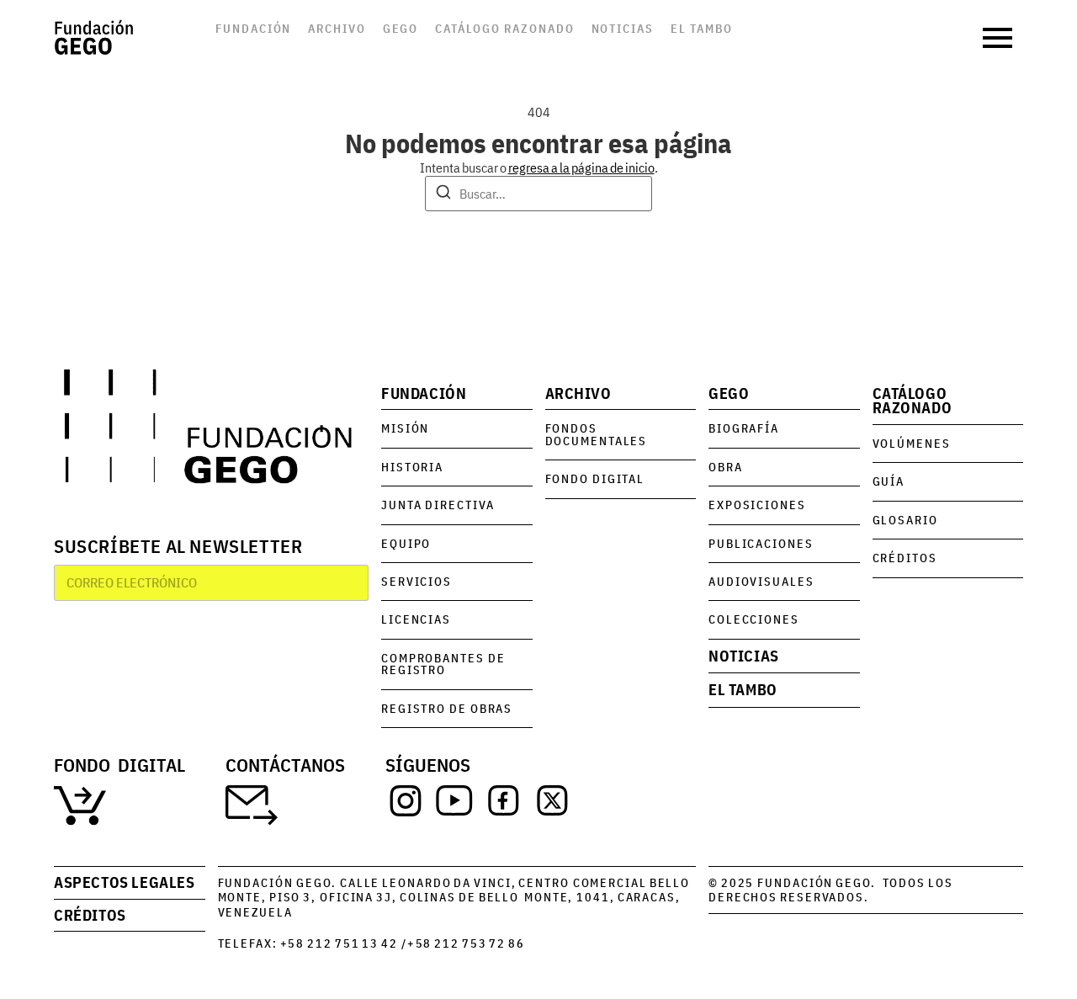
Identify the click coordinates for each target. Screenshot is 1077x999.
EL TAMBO (742, 689)
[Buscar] (443, 194)
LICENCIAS (416, 619)
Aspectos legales (124, 882)
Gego (401, 28)
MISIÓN (405, 428)
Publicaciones (761, 543)
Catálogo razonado (504, 28)
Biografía (743, 428)
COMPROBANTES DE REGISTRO (443, 664)
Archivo (336, 28)
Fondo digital (595, 478)
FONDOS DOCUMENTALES (596, 434)
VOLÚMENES (912, 443)
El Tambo (702, 28)
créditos (90, 915)
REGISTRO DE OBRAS (446, 708)
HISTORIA (412, 467)
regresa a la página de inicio (581, 167)
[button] (999, 38)
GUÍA (889, 481)
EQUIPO (406, 543)
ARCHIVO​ (578, 393)
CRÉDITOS (905, 558)
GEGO (728, 393)
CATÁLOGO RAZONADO (912, 401)
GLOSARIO (905, 520)
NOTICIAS (743, 656)
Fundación (253, 28)
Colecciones (753, 619)
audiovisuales (761, 581)
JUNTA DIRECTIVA (438, 505)
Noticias (623, 28)
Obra (725, 467)
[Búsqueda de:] (538, 193)
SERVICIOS (416, 581)
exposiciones (757, 505)
